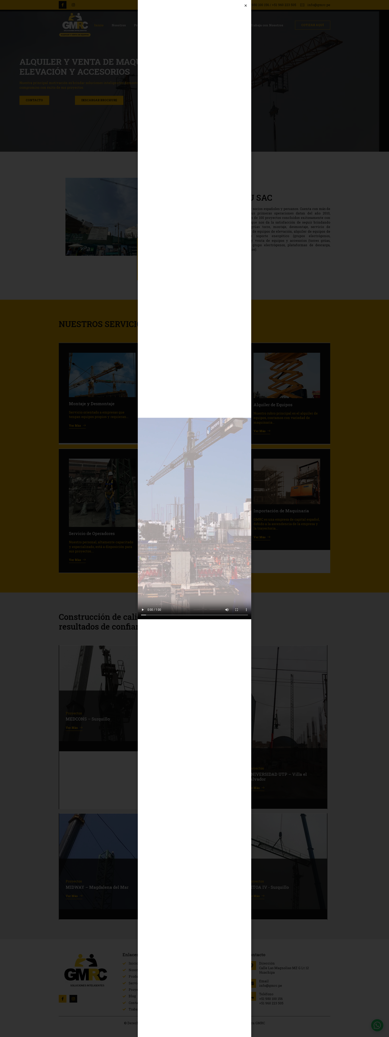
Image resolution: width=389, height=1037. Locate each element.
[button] (245, 5)
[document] (194, 518)
